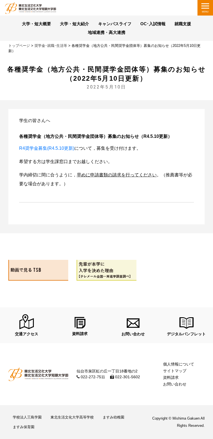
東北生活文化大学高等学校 (72, 417)
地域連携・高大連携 (106, 32)
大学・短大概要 (36, 24)
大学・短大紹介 (74, 24)
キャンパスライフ (114, 24)
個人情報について (178, 364)
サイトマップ (174, 371)
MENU (205, 12)
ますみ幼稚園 (113, 417)
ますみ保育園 (23, 427)
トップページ (19, 46)
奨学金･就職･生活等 (50, 46)
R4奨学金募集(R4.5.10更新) (46, 148)
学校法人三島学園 (27, 417)
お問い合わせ (174, 384)
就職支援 (182, 24)
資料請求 (171, 377)
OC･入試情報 (153, 24)
